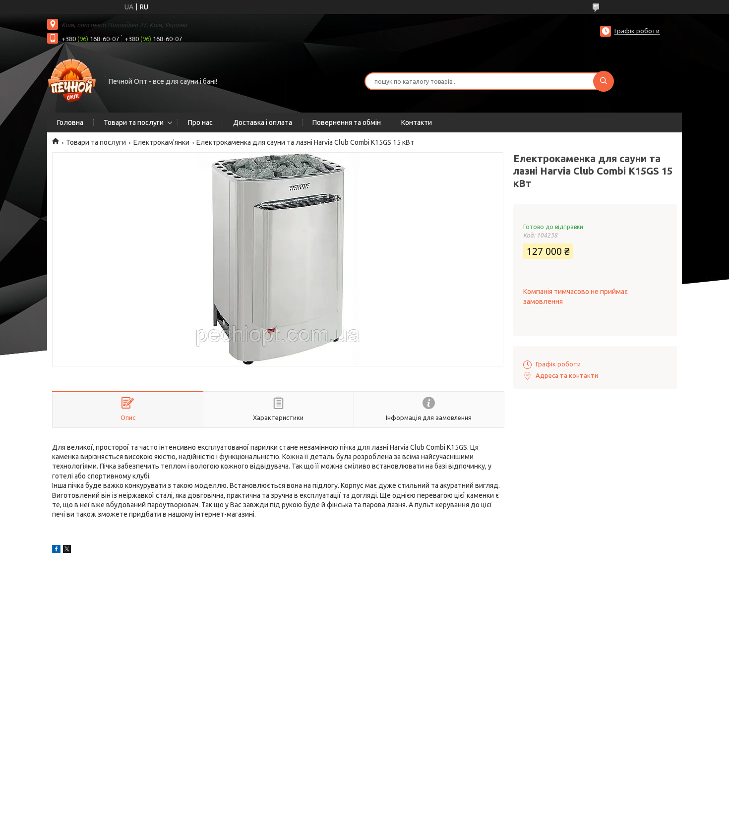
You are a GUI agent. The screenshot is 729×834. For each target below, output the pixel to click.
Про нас (200, 122)
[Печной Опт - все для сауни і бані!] (72, 80)
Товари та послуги (134, 122)
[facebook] (56, 550)
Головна (70, 122)
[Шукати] (603, 81)
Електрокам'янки (161, 142)
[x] (67, 550)
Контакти (416, 122)
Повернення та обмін (346, 122)
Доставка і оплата (262, 122)
